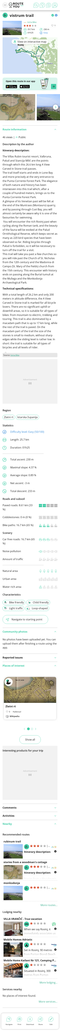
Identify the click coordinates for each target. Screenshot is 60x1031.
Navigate (9, 1024)
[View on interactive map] (30, 71)
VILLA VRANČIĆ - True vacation (23, 919)
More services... (48, 1001)
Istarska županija (27, 417)
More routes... (48, 905)
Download (30, 1024)
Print (19, 1024)
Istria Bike (31, 22)
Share (40, 1024)
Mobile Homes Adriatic (18, 939)
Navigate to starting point (27, 619)
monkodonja (12, 883)
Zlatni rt (8, 417)
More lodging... (48, 982)
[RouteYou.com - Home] (16, 5)
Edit (51, 1024)
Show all (30, 739)
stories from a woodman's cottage (25, 862)
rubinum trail (12, 841)
